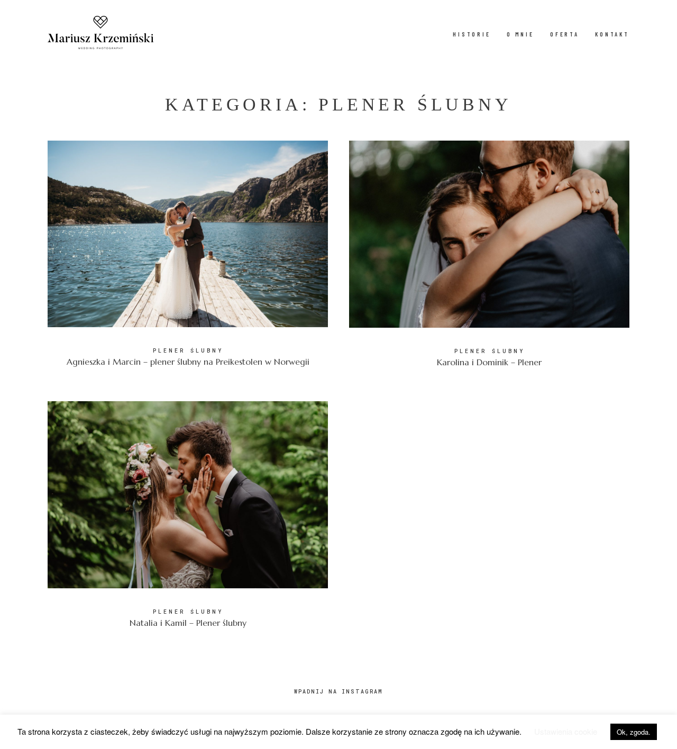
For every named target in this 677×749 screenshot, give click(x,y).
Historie (472, 34)
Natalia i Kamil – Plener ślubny (187, 521)
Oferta (564, 34)
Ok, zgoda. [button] (634, 732)
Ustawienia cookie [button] (565, 731)
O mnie (520, 34)
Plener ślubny (188, 350)
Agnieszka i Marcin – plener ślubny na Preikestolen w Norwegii (187, 260)
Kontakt (612, 34)
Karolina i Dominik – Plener (489, 260)
